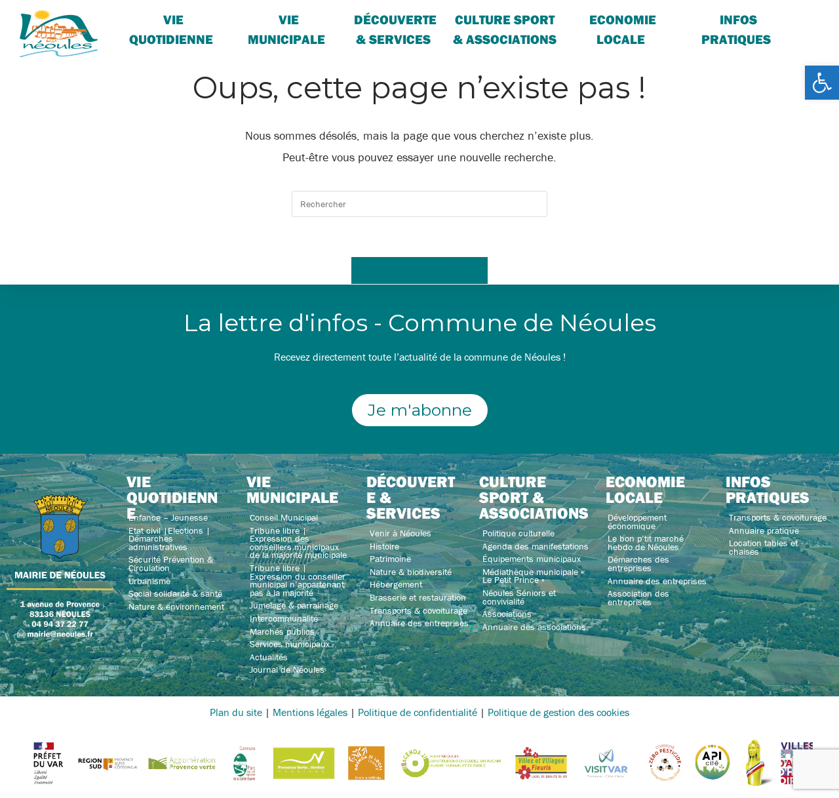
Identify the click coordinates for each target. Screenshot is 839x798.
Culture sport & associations (504, 29)
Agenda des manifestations (535, 546)
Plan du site (236, 712)
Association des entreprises (638, 598)
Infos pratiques (736, 29)
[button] (822, 83)
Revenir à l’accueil (419, 270)
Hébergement (396, 584)
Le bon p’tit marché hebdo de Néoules (646, 542)
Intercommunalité (284, 618)
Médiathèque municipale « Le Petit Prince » (533, 576)
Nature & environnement (176, 606)
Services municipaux (290, 644)
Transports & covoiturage (418, 610)
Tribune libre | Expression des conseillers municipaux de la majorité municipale (298, 543)
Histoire (384, 546)
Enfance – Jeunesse (168, 517)
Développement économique (637, 521)
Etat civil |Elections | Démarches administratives (169, 539)
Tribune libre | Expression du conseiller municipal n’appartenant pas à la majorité (297, 580)
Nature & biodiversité (411, 572)
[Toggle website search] (803, 19)
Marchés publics (282, 631)
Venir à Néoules (400, 533)
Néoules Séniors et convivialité (519, 597)
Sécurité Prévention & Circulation (170, 563)
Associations (507, 614)
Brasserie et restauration (418, 597)
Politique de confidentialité (417, 712)
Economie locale (622, 29)
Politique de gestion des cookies (558, 712)
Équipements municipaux (531, 559)
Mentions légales (310, 712)
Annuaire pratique (764, 530)
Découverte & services (395, 29)
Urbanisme (149, 581)
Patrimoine (390, 559)
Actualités (269, 657)
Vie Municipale (286, 29)
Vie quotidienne (171, 29)
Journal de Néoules (287, 669)
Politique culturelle (518, 533)
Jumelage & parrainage (294, 605)
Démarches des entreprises (638, 563)
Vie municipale (292, 489)
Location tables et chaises (763, 547)
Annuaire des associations (534, 627)
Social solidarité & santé (175, 593)
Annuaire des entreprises (419, 623)
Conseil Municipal (284, 517)
